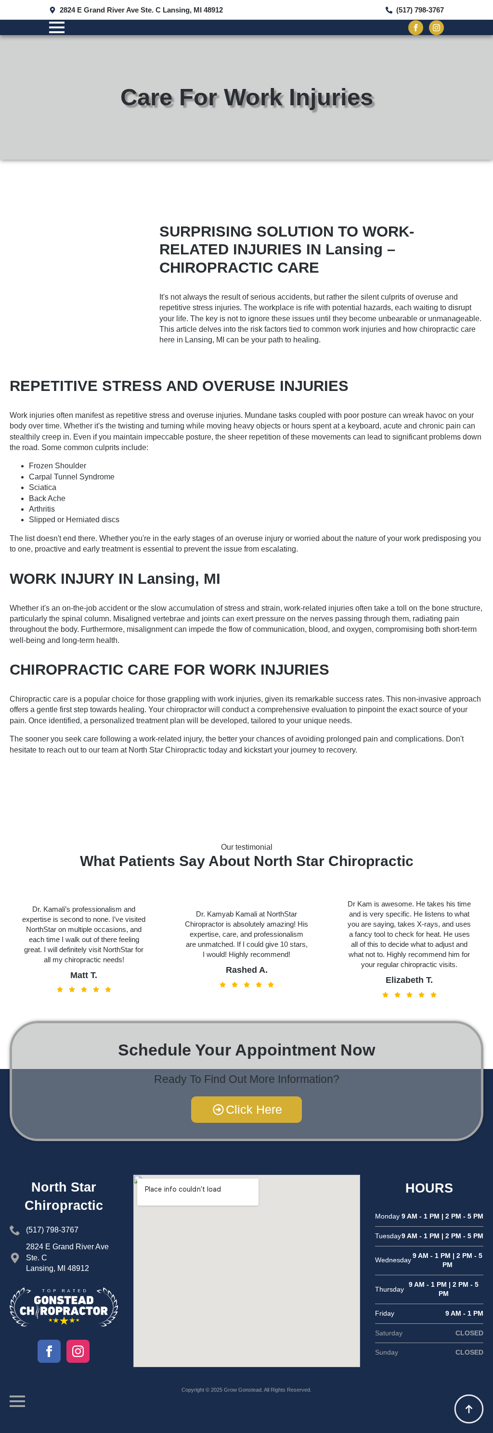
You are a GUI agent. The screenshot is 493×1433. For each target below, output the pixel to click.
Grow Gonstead (242, 1390)
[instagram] (436, 27)
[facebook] (415, 27)
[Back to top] (468, 1409)
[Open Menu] (57, 27)
